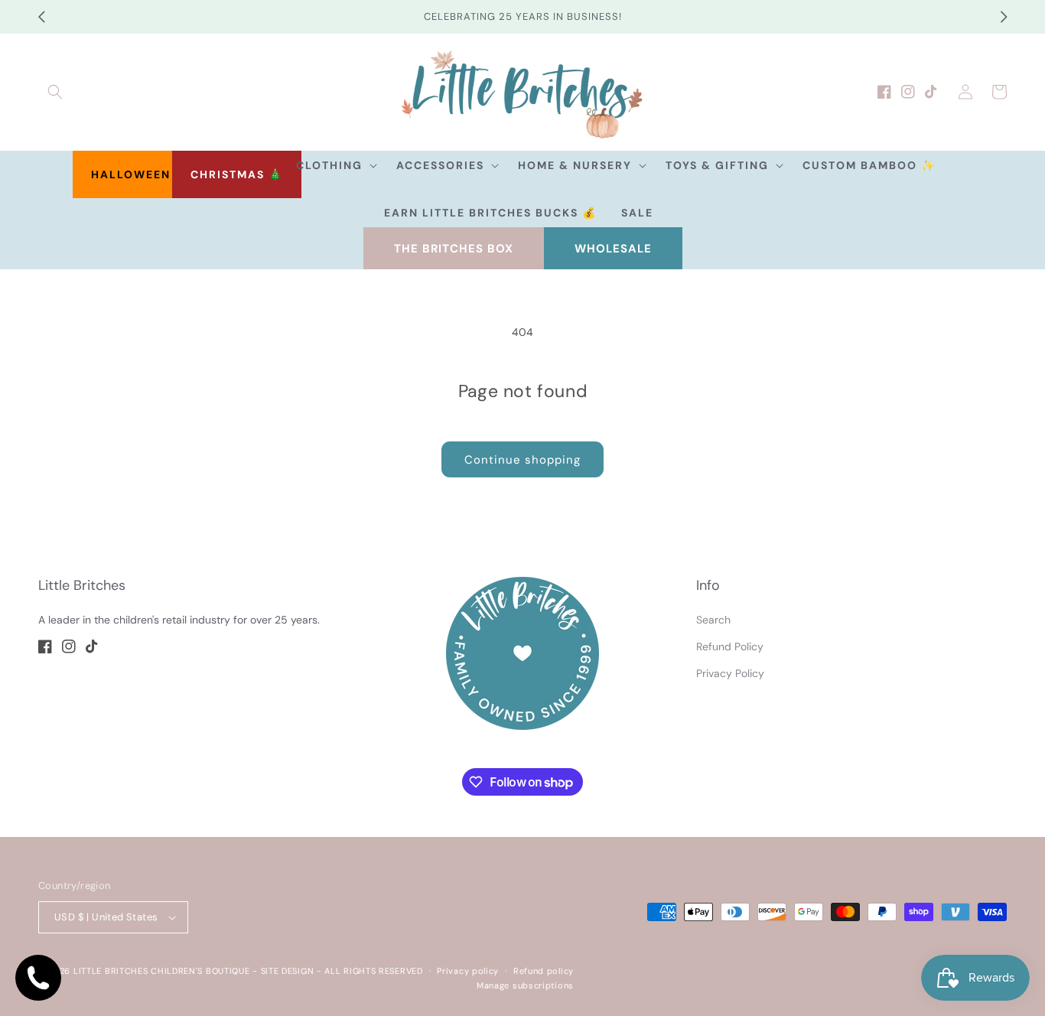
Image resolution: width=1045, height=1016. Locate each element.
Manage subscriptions (525, 985)
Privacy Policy (730, 673)
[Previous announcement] (41, 17)
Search (713, 620)
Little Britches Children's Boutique (161, 971)
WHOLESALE (613, 248)
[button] (55, 92)
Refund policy (543, 971)
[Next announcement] (1004, 17)
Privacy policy (468, 971)
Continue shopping (522, 459)
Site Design (287, 971)
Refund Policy (729, 646)
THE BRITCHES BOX (453, 248)
